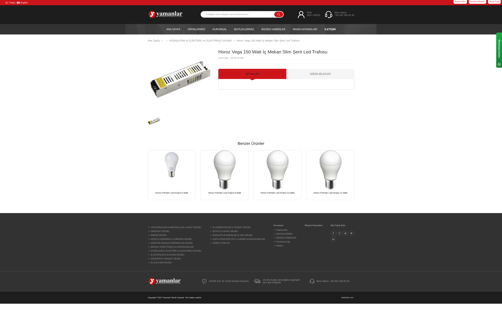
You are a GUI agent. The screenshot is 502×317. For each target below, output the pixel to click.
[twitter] (351, 233)
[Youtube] (345, 233)
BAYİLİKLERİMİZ (284, 234)
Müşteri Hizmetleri (313, 225)
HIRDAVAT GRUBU (159, 231)
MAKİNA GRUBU (158, 235)
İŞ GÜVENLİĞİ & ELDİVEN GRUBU (167, 255)
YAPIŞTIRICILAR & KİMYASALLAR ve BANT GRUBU (175, 227)
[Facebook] (333, 233)
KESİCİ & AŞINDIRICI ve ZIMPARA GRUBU (171, 239)
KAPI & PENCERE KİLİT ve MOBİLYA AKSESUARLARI (238, 239)
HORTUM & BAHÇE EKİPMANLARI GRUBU (171, 243)
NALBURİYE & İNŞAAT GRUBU (165, 259)
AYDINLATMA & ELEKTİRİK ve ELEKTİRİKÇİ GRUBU (175, 251)
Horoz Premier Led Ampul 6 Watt (171, 193)
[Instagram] (339, 233)
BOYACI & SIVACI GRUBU (225, 231)
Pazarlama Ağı (283, 242)
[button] (210, 79)
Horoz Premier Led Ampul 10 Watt (278, 193)
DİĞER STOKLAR (221, 243)
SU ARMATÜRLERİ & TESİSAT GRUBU (231, 227)
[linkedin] (333, 239)
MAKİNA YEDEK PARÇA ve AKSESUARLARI (172, 247)
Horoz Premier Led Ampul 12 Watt (330, 193)
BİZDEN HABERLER (286, 238)
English (24, 3)
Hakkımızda (281, 230)
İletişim (279, 246)
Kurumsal (278, 225)
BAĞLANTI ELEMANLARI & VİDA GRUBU (232, 235)
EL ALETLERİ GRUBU (161, 263)
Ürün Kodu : (223, 58)
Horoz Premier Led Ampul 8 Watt (224, 193)
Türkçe (11, 3)
